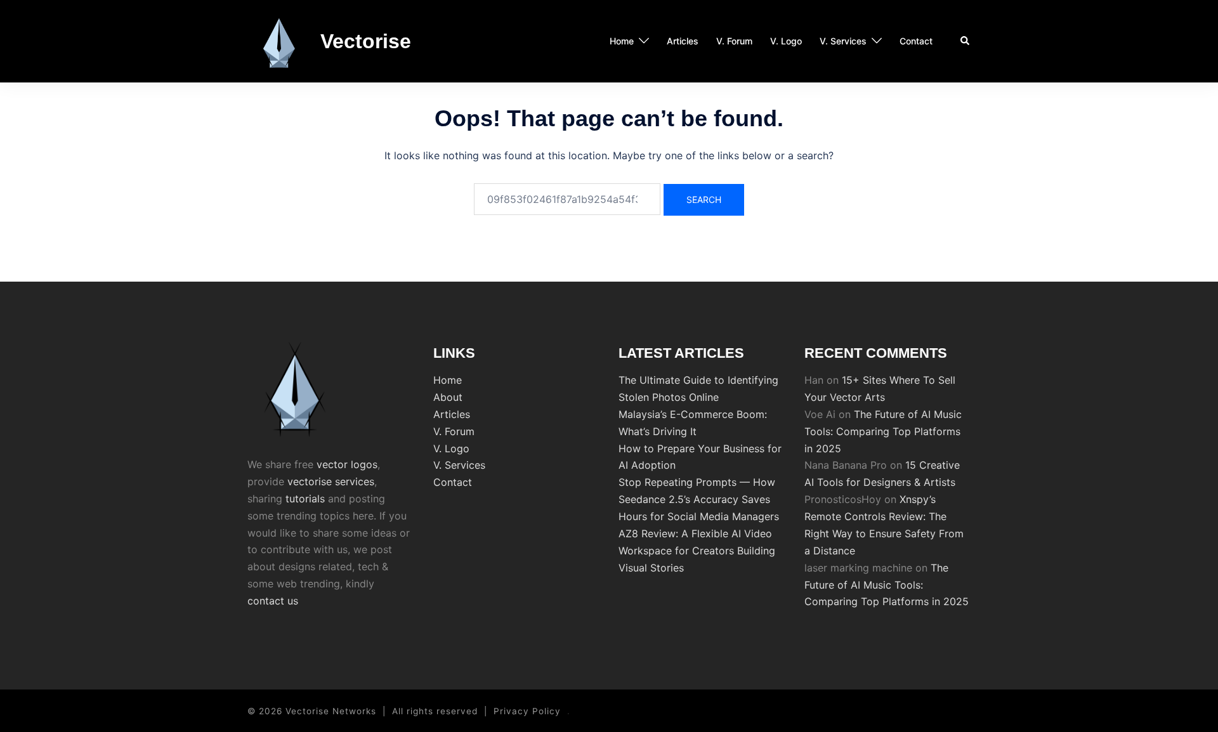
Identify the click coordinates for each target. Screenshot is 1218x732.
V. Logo (786, 41)
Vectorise (365, 41)
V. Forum (734, 41)
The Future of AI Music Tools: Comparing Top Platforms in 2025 (883, 431)
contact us (272, 600)
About (447, 397)
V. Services (843, 41)
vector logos (347, 464)
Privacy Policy (527, 711)
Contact (916, 41)
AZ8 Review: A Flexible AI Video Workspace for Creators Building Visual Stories (697, 550)
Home (622, 41)
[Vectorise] (279, 41)
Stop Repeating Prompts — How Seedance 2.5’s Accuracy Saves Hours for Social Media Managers (699, 499)
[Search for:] (567, 199)
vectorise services (330, 481)
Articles (682, 41)
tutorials (305, 498)
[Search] (965, 41)
